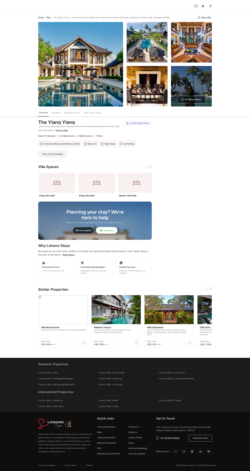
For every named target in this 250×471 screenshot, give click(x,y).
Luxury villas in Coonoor (110, 384)
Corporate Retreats (106, 427)
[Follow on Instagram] (193, 451)
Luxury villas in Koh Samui (51, 406)
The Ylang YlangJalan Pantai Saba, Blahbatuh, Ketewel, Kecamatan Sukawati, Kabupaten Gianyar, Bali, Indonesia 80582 (111, 17)
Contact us (133, 427)
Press (131, 443)
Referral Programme (106, 443)
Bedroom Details (72, 112)
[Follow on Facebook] (176, 451)
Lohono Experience (106, 437)
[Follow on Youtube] (209, 451)
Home (41, 17)
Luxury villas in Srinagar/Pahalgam (55, 378)
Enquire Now (200, 438)
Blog (99, 432)
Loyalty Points (135, 437)
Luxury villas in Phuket (170, 400)
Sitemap (89, 465)
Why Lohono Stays (92, 112)
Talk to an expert (83, 230)
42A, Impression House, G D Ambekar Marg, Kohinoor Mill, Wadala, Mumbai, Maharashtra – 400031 (183, 428)
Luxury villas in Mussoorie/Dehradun (56, 384)
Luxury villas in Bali (108, 400)
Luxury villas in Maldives (50, 400)
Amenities (56, 112)
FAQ (99, 448)
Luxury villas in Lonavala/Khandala (176, 378)
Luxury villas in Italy (108, 406)
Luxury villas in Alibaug (110, 378)
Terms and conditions (46, 465)
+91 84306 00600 (169, 438)
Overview (43, 113)
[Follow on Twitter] (184, 451)
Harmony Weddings (137, 448)
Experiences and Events (108, 453)
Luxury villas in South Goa (172, 372)
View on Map (61, 130)
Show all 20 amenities (52, 154)
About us (132, 432)
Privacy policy (70, 465)
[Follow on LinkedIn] (201, 451)
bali (48, 17)
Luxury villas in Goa (48, 372)
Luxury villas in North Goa (111, 372)
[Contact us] (196, 6)
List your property (137, 453)
